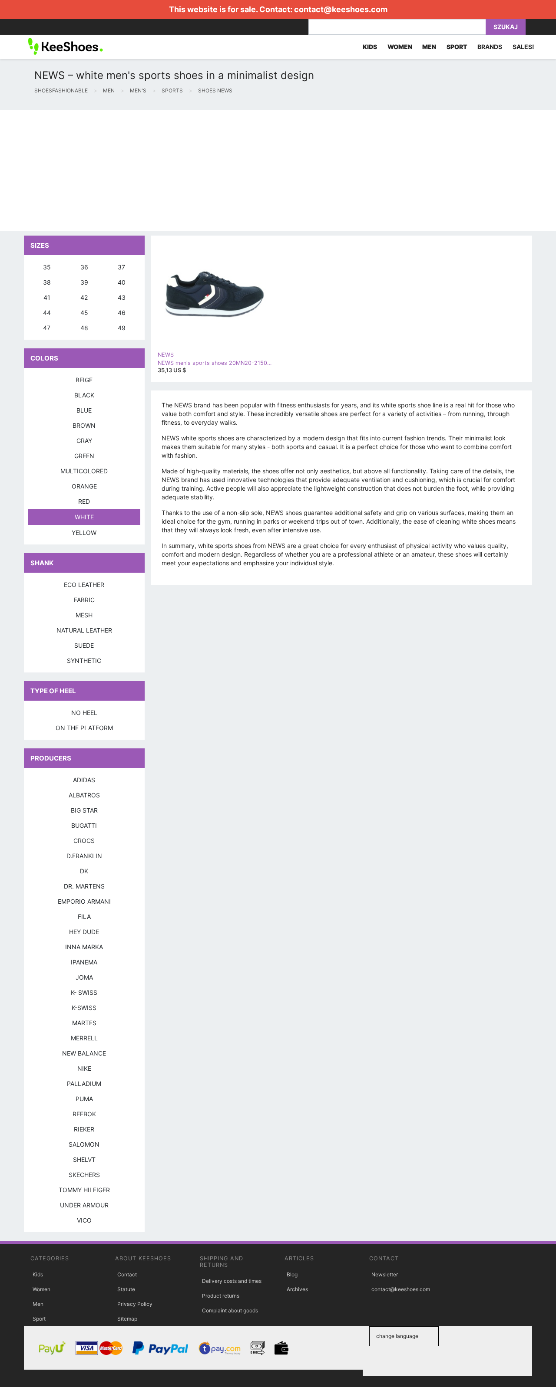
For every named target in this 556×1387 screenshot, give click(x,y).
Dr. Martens (84, 886)
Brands (489, 46)
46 (122, 312)
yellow (84, 532)
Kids (38, 1274)
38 (47, 282)
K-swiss (84, 1007)
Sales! (523, 46)
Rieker (84, 1129)
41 (46, 297)
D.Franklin (84, 855)
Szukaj (505, 26)
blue (84, 410)
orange (84, 486)
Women (41, 1289)
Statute (126, 1289)
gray (84, 440)
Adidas (84, 780)
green (84, 455)
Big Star (84, 810)
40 (122, 282)
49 (122, 327)
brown (84, 425)
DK (84, 871)
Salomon (84, 1144)
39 (84, 282)
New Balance (84, 1053)
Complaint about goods (230, 1310)
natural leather (84, 630)
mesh (84, 615)
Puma (84, 1098)
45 (84, 312)
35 (47, 267)
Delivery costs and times (231, 1281)
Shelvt (84, 1159)
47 (46, 327)
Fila (84, 916)
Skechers (84, 1174)
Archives (297, 1289)
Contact (127, 1274)
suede (84, 645)
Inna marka (84, 947)
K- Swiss (84, 992)
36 (84, 267)
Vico (84, 1220)
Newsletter (384, 1274)
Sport (39, 1318)
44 (47, 312)
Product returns (220, 1295)
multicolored (84, 471)
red (84, 501)
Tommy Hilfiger (84, 1190)
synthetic (84, 660)
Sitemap (127, 1318)
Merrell (84, 1038)
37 (121, 267)
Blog (292, 1274)
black (84, 395)
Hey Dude (84, 931)
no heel (84, 712)
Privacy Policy (134, 1304)
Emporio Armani (84, 901)
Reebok (84, 1114)
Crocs (84, 840)
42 (84, 297)
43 (122, 297)
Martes (84, 1022)
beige (84, 380)
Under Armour (84, 1205)
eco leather (84, 584)
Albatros (84, 795)
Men (38, 1304)
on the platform (84, 727)
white (84, 517)
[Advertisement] (260, 170)
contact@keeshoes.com (340, 9)
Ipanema (84, 962)
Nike (84, 1068)
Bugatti (84, 825)
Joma (84, 977)
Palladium (84, 1083)
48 (84, 327)
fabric (84, 599)
